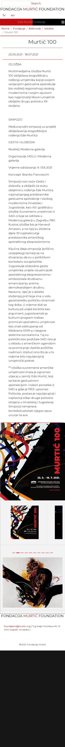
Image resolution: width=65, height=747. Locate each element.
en (12, 15)
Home (5, 28)
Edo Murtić (25, 22)
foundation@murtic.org (17, 626)
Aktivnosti (35, 28)
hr (4, 15)
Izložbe (49, 28)
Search (36, 3)
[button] (7, 579)
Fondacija (38, 22)
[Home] (32, 9)
